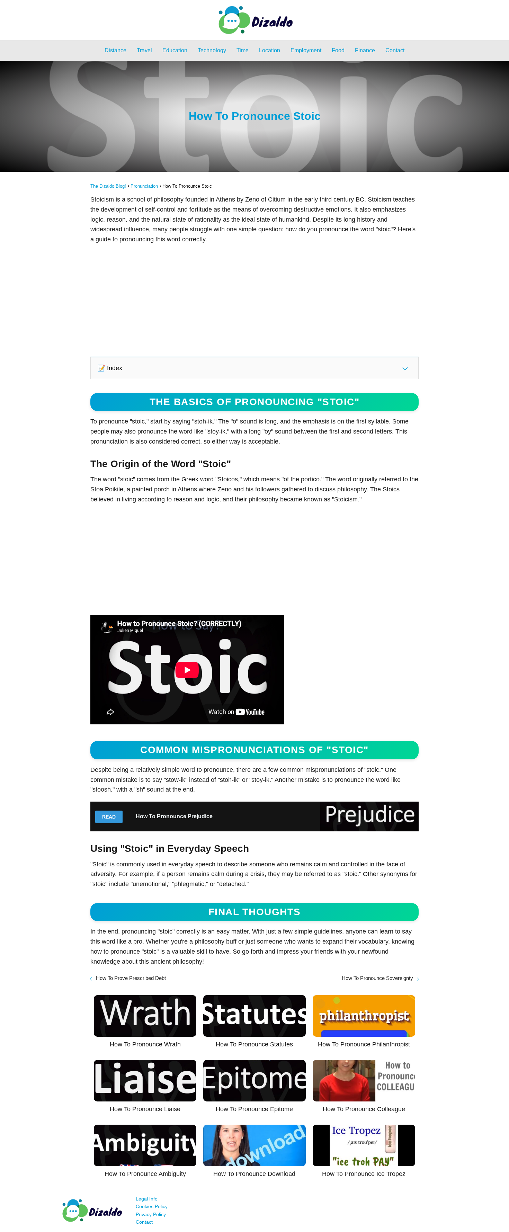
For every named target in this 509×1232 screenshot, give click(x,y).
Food (338, 50)
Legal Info (147, 1199)
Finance (365, 50)
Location (269, 50)
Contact (394, 50)
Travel (144, 50)
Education (174, 50)
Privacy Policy (151, 1214)
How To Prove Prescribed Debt (131, 978)
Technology (212, 50)
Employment (306, 50)
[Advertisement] (254, 299)
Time (242, 50)
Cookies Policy (152, 1206)
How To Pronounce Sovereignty (377, 978)
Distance (115, 50)
